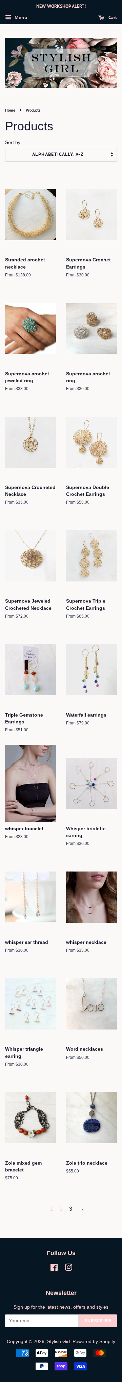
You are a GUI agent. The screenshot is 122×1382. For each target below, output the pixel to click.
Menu (20, 17)
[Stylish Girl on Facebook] (54, 1268)
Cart (112, 17)
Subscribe (97, 1321)
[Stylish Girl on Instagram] (68, 1268)
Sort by (12, 142)
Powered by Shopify (94, 1341)
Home (10, 110)
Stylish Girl (58, 1341)
